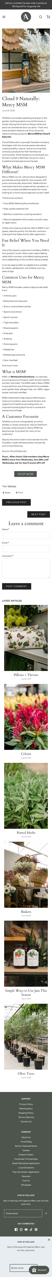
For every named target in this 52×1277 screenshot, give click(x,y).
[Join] (46, 1213)
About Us (26, 1137)
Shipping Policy (26, 1113)
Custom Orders (26, 1154)
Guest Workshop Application (26, 1163)
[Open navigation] (4, 17)
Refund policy (26, 1108)
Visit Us (26, 1180)
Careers (26, 1150)
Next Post (38, 514)
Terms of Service (26, 1117)
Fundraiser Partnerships (26, 1159)
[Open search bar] (40, 17)
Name (5, 529)
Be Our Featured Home (26, 1146)
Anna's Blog (26, 1141)
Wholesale (26, 1185)
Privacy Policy (26, 1104)
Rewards (26, 1176)
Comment (7, 556)
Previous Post (16, 502)
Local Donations (26, 1167)
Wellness (11, 486)
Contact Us (26, 1121)
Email (5, 542)
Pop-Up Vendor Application (26, 1172)
